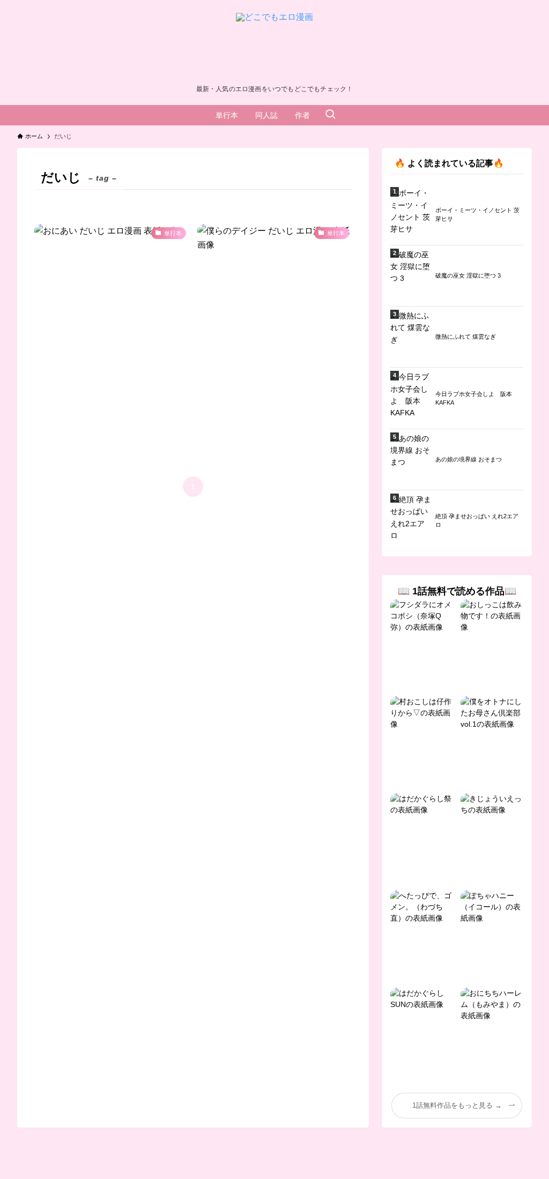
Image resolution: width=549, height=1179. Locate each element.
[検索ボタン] (330, 115)
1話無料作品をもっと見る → (457, 1105)
